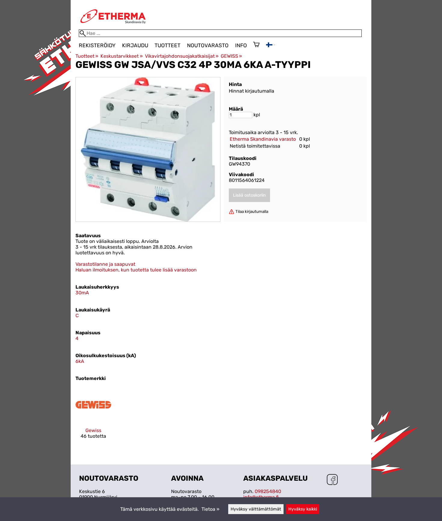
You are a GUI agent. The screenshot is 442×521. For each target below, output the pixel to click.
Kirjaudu (135, 45)
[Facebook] (332, 480)
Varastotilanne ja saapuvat (105, 264)
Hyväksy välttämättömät (256, 509)
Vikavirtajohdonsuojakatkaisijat (182, 56)
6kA (79, 361)
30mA (82, 293)
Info (241, 45)
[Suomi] (270, 45)
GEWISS (231, 56)
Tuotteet (167, 45)
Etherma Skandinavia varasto (263, 139)
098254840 (268, 491)
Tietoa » (210, 509)
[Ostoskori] (256, 45)
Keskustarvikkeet (121, 56)
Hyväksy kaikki (302, 509)
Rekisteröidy (97, 45)
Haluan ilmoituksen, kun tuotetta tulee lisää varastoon (136, 270)
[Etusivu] (113, 26)
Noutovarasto (208, 45)
